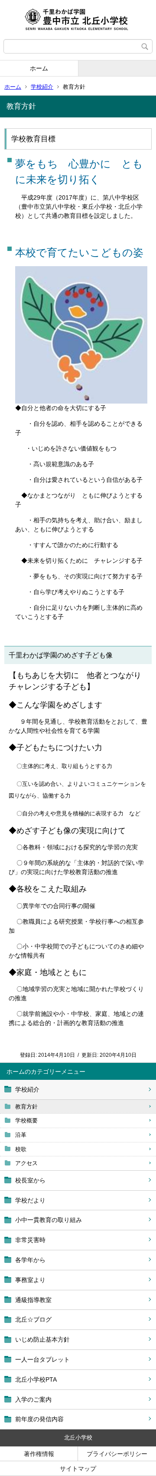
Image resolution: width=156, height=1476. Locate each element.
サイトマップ (78, 1468)
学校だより (30, 1200)
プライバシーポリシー (117, 1453)
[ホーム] (78, 20)
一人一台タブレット (42, 1359)
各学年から (30, 1259)
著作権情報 (39, 1453)
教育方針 (26, 1106)
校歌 (20, 1149)
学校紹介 (42, 86)
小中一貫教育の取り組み (48, 1219)
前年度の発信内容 (39, 1419)
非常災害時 (30, 1239)
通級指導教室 (33, 1299)
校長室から (30, 1180)
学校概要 (26, 1120)
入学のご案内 (33, 1399)
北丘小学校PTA (36, 1379)
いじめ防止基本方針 (42, 1339)
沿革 (20, 1135)
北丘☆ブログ (33, 1319)
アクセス (26, 1163)
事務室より (30, 1279)
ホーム (39, 68)
